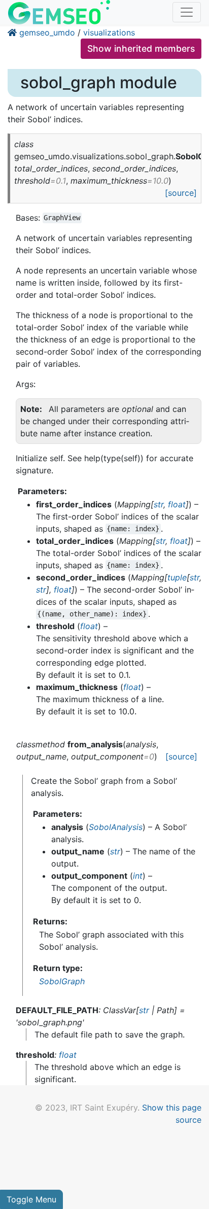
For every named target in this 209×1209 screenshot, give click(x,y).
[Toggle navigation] (186, 12)
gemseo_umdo (47, 32)
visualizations (109, 32)
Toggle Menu (31, 1199)
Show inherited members (141, 48)
